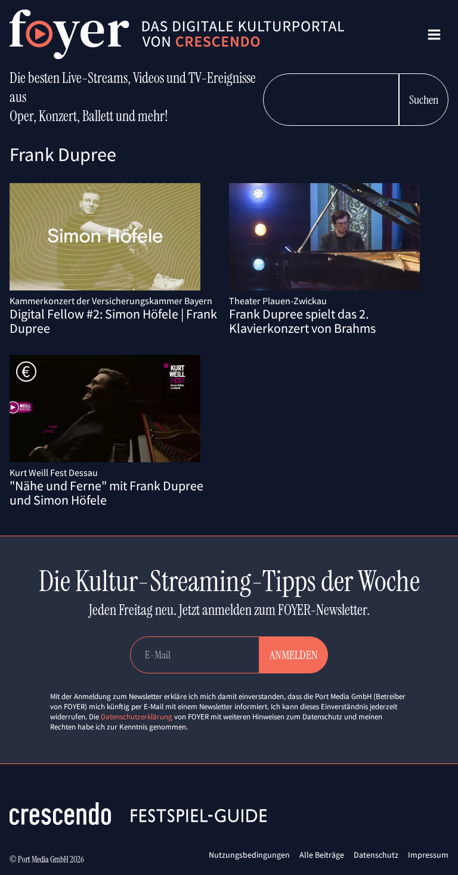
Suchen (423, 99)
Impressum (428, 854)
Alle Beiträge (321, 854)
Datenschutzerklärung (136, 717)
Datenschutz (376, 854)
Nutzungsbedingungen (249, 854)
